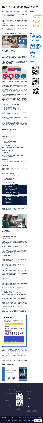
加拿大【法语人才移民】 (37, 14)
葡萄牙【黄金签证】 (36, 25)
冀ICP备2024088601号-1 (32, 417)
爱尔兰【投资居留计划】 (37, 24)
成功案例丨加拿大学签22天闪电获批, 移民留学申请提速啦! (32, 46)
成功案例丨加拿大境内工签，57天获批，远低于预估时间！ (32, 55)
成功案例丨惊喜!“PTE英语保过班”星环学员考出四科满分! (38, 38)
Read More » (32, 51)
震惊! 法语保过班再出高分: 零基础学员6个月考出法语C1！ (33, 38)
